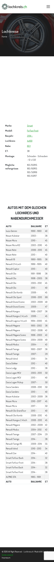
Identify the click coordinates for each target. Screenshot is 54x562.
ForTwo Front (32, 130)
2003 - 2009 (37, 301)
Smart (30, 125)
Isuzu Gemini (11, 231)
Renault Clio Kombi (14, 292)
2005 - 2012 (36, 283)
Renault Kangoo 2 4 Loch (17, 316)
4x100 (29, 140)
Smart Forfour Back (14, 458)
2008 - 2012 (36, 387)
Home (4, 36)
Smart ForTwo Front (14, 472)
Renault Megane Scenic (16, 335)
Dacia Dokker (12, 363)
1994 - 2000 (36, 320)
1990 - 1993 (36, 231)
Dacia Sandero (12, 387)
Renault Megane (13, 325)
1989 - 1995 (36, 259)
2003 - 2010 (36, 245)
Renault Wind (12, 358)
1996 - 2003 (36, 335)
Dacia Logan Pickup (14, 382)
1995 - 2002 (36, 325)
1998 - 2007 (36, 311)
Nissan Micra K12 (13, 245)
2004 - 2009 (36, 339)
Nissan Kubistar (12, 235)
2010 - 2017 (36, 401)
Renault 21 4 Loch (13, 264)
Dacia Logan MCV (13, 372)
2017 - (33, 406)
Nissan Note (11, 249)
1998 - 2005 (36, 278)
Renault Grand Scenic (15, 301)
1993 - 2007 (36, 349)
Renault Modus (12, 344)
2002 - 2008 (37, 330)
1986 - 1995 (36, 264)
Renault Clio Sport (14, 297)
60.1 (29, 145)
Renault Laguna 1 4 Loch (16, 320)
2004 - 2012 (36, 429)
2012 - (33, 363)
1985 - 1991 (36, 476)
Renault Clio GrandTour (16, 410)
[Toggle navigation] (48, 6)
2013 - (33, 254)
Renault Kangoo (13, 311)
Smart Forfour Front (14, 462)
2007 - (34, 354)
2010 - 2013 (36, 448)
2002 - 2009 (37, 424)
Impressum (6, 557)
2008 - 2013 (36, 420)
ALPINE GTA (11, 476)
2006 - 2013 (36, 249)
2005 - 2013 (36, 372)
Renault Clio (11, 273)
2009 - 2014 (36, 443)
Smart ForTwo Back (14, 467)
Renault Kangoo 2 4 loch (16, 420)
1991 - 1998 (36, 273)
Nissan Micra (11, 240)
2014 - (30, 135)
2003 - (34, 235)
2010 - (34, 240)
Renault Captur (12, 268)
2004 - (34, 344)
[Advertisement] (27, 90)
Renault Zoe (11, 453)
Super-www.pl (7, 554)
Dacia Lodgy (11, 368)
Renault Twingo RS (14, 443)
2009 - (34, 306)
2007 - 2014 (36, 434)
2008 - (34, 292)
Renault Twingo (12, 349)
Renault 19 (10, 259)
